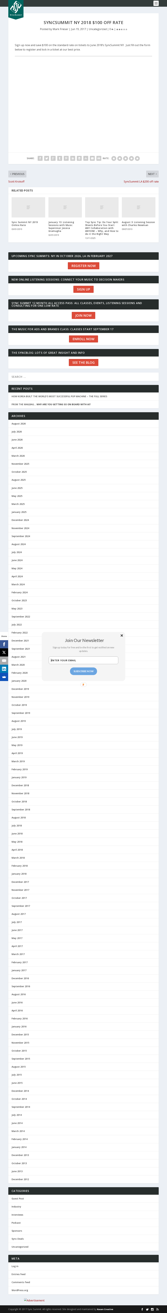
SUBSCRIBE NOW (84, 671)
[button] (85, 640)
